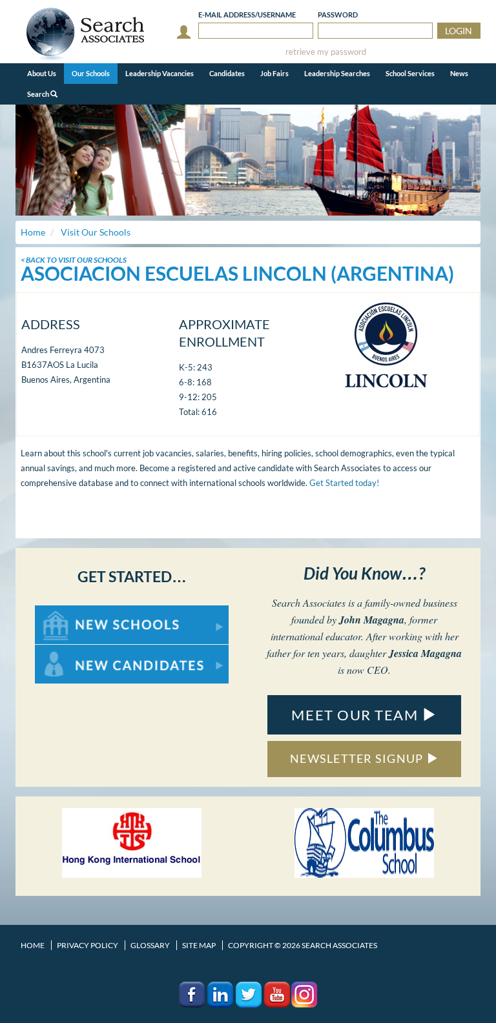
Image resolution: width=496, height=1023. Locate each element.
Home (33, 945)
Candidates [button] (227, 73)
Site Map (199, 945)
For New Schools (69, 611)
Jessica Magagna (425, 653)
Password (338, 14)
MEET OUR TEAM (356, 715)
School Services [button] (410, 73)
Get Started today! (344, 483)
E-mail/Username (247, 14)
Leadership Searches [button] (337, 73)
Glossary (150, 945)
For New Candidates (76, 650)
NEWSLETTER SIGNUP (358, 758)
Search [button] (38, 94)
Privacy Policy (87, 945)
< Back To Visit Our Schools (74, 260)
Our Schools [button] (91, 73)
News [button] (459, 73)
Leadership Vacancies (159, 73)
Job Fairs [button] (274, 73)
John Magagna (371, 620)
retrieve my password (325, 52)
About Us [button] (41, 73)
